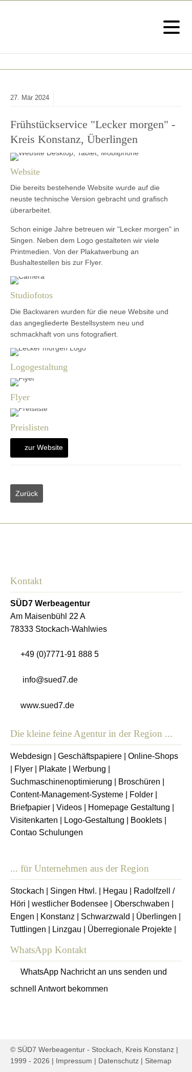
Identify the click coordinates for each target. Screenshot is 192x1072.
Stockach (27, 891)
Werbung (89, 769)
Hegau (115, 891)
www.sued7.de (47, 705)
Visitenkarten (34, 820)
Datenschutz (118, 1061)
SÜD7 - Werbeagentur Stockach (27, 27)
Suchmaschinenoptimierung (61, 781)
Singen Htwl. (73, 891)
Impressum (74, 1061)
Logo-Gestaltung (94, 820)
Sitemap (158, 1061)
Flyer (23, 769)
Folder (141, 794)
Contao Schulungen (46, 832)
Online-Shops (153, 756)
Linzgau (66, 929)
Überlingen (156, 916)
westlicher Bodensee (70, 903)
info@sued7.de (50, 679)
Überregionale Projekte (130, 929)
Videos (69, 807)
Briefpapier (30, 807)
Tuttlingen (28, 929)
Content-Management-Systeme (66, 794)
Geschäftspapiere (90, 756)
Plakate (53, 769)
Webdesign (31, 756)
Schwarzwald (105, 916)
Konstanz (57, 916)
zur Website (44, 447)
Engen (22, 916)
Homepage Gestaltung (129, 807)
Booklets (146, 820)
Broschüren (139, 781)
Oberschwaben (141, 903)
